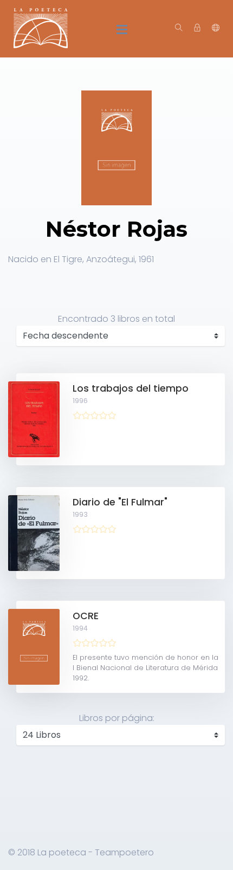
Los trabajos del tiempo (131, 388)
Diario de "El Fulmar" (120, 502)
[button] (215, 28)
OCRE (86, 615)
